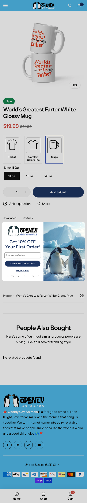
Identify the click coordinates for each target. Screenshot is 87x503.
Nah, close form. (22, 271)
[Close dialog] (82, 225)
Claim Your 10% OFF (22, 263)
